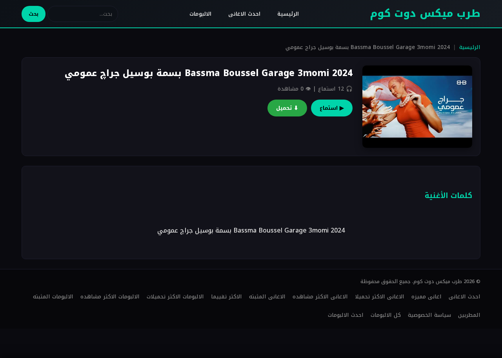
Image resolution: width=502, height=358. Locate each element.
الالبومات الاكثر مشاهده (110, 297)
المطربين (469, 315)
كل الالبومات (386, 315)
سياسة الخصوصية (429, 315)
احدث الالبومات (346, 315)
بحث (33, 14)
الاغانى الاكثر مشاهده (320, 297)
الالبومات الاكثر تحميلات (175, 297)
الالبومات (200, 14)
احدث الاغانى (244, 14)
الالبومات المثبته (53, 297)
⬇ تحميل (287, 108)
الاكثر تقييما (226, 297)
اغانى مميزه (426, 297)
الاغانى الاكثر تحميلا (379, 297)
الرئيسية (288, 14)
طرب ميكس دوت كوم (425, 13)
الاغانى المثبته (267, 297)
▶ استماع (332, 108)
